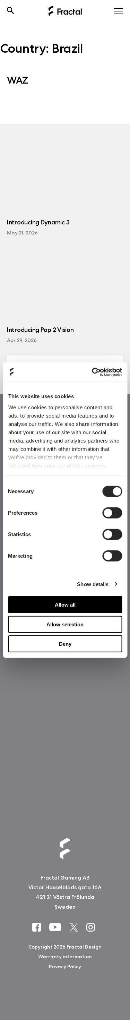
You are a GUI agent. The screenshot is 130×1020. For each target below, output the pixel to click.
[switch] (112, 512)
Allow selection (65, 624)
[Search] (10, 11)
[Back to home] (65, 11)
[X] (75, 927)
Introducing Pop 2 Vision (40, 330)
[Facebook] (38, 927)
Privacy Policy (65, 966)
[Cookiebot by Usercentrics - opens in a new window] (92, 371)
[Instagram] (92, 927)
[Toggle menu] (118, 11)
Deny (65, 644)
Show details (93, 584)
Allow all (65, 605)
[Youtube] (56, 927)
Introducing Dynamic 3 (38, 222)
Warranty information (65, 956)
